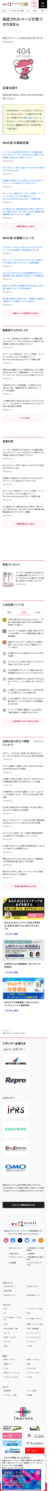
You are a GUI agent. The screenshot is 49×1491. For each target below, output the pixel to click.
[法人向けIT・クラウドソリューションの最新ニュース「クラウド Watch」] (12, 1444)
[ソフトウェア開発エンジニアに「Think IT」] (34, 1429)
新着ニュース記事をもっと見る (25, 313)
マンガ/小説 (31, 1368)
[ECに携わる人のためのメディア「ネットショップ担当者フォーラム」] (34, 1451)
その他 (29, 1346)
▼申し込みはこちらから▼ (12, 1468)
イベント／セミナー (34, 1373)
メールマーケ (31, 1342)
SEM (5, 1346)
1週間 (23, 612)
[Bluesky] (27, 1240)
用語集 (29, 1395)
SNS (34, 11)
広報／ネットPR (10, 1337)
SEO (4, 11)
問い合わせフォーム (33, 117)
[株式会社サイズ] (16, 1148)
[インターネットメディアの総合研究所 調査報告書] (34, 1436)
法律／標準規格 (33, 1328)
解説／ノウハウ (9, 1359)
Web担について (10, 1295)
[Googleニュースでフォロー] (33, 1240)
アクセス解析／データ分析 (12, 1318)
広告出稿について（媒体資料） (35, 1249)
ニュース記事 (31, 1390)
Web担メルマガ (32, 1286)
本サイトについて (15, 1248)
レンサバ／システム (34, 1333)
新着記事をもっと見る (25, 226)
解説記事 (7, 1390)
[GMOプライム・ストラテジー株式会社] (16, 1168)
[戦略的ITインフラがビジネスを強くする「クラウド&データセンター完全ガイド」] (12, 1429)
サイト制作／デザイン (34, 1318)
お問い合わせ (14, 1253)
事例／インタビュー (34, 1359)
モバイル (7, 1342)
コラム (6, 1368)
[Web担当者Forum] (23, 1225)
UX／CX (7, 1333)
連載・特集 (7, 1291)
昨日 (9, 612)
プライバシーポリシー (16, 1257)
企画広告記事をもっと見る (25, 886)
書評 (28, 1364)
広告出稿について (33, 1295)
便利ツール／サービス (12, 1373)
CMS (5, 1324)
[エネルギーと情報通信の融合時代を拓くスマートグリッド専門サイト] (12, 1451)
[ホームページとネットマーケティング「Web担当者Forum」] (12, 1436)
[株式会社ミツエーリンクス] (16, 1061)
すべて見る (25, 418)
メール (16, 121)
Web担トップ (7, 1030)
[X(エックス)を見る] (20, 1240)
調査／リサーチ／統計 (35, 1324)
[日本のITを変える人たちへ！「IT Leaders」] (34, 1444)
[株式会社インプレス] (23, 1413)
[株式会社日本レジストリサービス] (16, 1110)
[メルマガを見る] (6, 1240)
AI (28, 11)
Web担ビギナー (10, 1286)
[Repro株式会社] (16, 1080)
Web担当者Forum (12, 4)
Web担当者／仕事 (11, 1328)
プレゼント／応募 (10, 1395)
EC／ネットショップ (34, 1337)
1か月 (37, 612)
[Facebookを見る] (13, 1240)
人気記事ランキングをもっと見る (25, 721)
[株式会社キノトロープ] (16, 1129)
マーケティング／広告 (17, 11)
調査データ (8, 1364)
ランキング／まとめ (11, 1377)
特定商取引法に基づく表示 (35, 1258)
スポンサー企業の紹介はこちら (23, 1205)
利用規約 (31, 1253)
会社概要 (12, 1263)
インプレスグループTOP (34, 1264)
